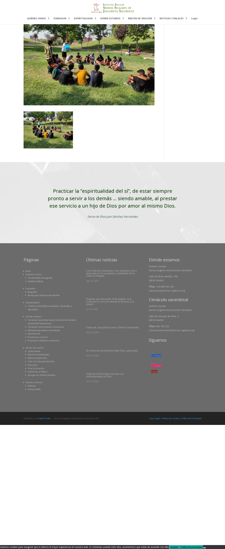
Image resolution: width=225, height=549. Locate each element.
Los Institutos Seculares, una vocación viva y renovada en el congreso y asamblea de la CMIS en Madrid (111, 273)
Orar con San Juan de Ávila (41, 361)
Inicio (28, 271)
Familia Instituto (35, 281)
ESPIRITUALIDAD (83, 18)
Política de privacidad (191, 547)
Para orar (32, 364)
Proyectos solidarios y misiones (43, 340)
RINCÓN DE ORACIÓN (140, 18)
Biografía (32, 291)
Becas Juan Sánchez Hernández (44, 295)
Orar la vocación (36, 368)
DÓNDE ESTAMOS (110, 18)
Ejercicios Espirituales (38, 354)
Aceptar (174, 547)
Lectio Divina (34, 351)
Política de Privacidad (191, 418)
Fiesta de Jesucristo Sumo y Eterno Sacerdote (112, 327)
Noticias (32, 385)
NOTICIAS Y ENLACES (171, 18)
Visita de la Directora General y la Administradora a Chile (105, 375)
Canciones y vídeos (37, 371)
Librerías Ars (34, 333)
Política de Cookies (170, 418)
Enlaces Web (34, 389)
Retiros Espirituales (37, 357)
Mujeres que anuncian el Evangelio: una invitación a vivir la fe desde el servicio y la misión (110, 302)
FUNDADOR (60, 18)
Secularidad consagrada (40, 277)
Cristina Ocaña (44, 418)
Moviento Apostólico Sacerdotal (43, 330)
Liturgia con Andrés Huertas (42, 375)
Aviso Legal (154, 418)
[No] (204, 547)
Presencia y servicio (38, 337)
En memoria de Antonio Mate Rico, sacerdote (112, 350)
